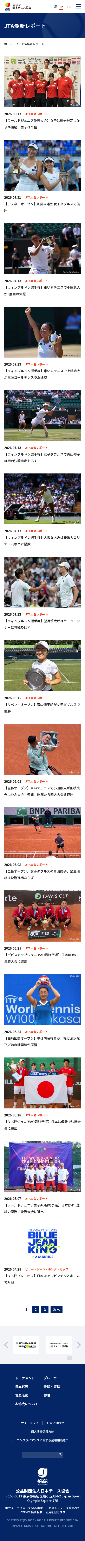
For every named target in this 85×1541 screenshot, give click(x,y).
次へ (56, 1309)
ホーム (8, 44)
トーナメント (25, 1377)
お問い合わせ (55, 1423)
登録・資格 (52, 1386)
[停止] (69, 1358)
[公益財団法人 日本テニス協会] (17, 4)
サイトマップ (29, 1423)
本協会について (26, 1403)
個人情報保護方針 (42, 1431)
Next (76, 1345)
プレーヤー (52, 1377)
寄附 (47, 1395)
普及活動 (21, 1395)
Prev (8, 1345)
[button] (79, 6)
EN (69, 6)
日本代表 (21, 1386)
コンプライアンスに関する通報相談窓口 (42, 1440)
